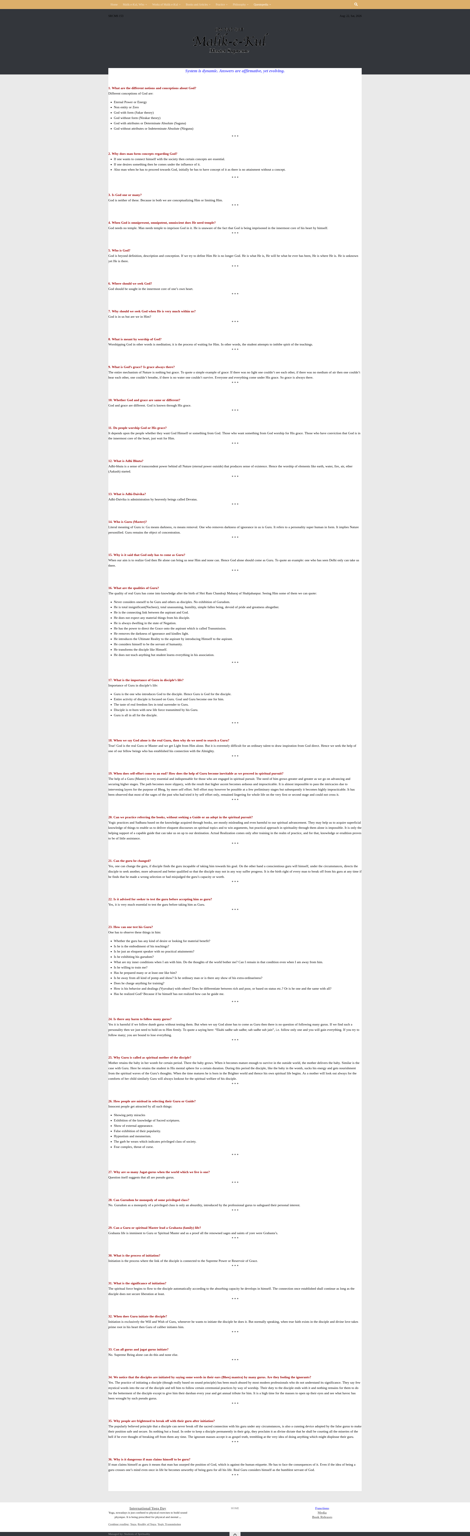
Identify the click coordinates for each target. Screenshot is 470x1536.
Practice (220, 4)
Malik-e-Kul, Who (133, 4)
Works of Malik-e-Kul (165, 4)
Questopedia (261, 4)
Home (114, 4)
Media (322, 1512)
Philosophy (239, 4)
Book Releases (322, 1517)
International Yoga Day (147, 1508)
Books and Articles (197, 4)
